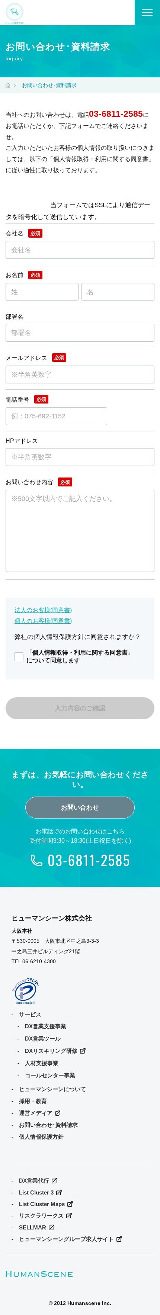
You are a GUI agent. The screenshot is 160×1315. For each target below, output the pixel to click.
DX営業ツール (43, 1039)
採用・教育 (33, 1101)
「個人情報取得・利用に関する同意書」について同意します (80, 656)
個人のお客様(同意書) (43, 620)
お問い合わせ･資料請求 (48, 1125)
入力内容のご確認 (80, 708)
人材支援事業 (41, 1063)
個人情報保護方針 (41, 1137)
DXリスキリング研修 (51, 1051)
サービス (30, 1014)
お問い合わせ (80, 807)
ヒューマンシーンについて (52, 1089)
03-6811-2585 (116, 114)
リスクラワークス (41, 1216)
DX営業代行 (34, 1181)
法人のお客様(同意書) (43, 610)
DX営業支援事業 (45, 1026)
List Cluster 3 (36, 1193)
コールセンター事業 (50, 1075)
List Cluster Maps (42, 1204)
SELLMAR (32, 1228)
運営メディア (35, 1113)
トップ (8, 84)
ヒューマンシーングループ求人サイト (66, 1239)
